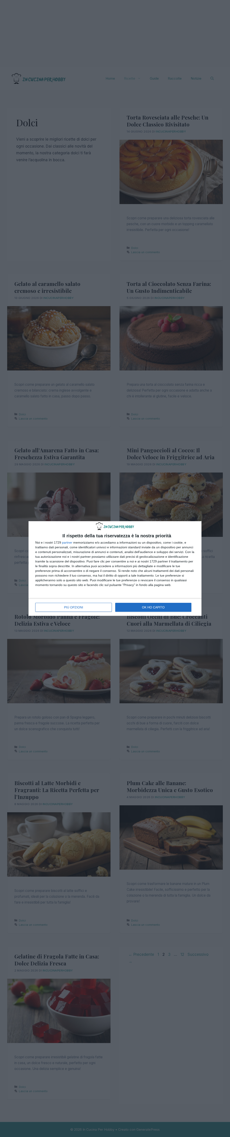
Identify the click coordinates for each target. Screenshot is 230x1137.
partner (67, 542)
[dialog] (115, 568)
